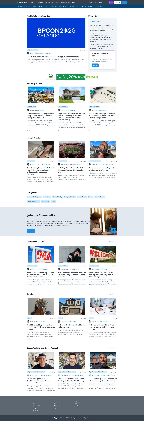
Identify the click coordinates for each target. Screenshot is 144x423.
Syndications (79, 6)
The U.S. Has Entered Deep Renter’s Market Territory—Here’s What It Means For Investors (40, 275)
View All (111, 242)
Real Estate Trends (63, 106)
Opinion (90, 197)
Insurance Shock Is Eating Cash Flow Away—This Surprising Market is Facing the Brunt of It (41, 116)
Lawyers (72, 6)
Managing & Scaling (69, 197)
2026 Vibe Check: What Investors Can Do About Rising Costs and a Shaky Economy (72, 275)
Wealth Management (94, 106)
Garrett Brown (46, 164)
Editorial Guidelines (58, 402)
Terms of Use (56, 403)
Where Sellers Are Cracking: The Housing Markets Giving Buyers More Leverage (101, 275)
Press (34, 403)
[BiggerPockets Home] (22, 2)
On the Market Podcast (94, 161)
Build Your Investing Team (23, 6)
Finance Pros (53, 6)
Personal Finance (99, 197)
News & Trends (81, 197)
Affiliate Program (36, 405)
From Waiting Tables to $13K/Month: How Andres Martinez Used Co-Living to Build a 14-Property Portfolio (41, 171)
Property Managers (63, 6)
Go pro (111, 2)
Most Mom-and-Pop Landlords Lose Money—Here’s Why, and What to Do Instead (41, 327)
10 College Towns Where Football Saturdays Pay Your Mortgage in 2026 (70, 170)
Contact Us (35, 410)
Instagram (76, 407)
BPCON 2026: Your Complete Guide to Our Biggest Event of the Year (53, 57)
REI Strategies (46, 201)
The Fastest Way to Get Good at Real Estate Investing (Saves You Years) (103, 380)
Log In (124, 2)
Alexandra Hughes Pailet (44, 53)
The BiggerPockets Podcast (45, 375)
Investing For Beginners (34, 197)
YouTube (76, 405)
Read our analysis (105, 27)
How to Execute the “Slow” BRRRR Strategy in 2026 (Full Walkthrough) (71, 380)
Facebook (76, 402)
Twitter (75, 403)
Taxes (53, 201)
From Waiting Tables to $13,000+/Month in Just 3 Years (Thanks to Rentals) (38, 381)
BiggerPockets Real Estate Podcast (36, 372)
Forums (91, 2)
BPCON (101, 2)
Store (96, 2)
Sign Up (118, 2)
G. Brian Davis (41, 321)
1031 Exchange (88, 6)
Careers (34, 408)
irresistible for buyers (96, 48)
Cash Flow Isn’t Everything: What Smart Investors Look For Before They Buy (101, 327)
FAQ (55, 408)
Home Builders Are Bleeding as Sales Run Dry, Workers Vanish (103, 169)
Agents (34, 6)
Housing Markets (32, 106)
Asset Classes (47, 197)
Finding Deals (31, 161)
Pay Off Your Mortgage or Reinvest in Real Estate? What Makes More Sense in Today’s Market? (102, 116)
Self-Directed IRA (99, 6)
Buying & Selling (57, 197)
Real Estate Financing (34, 201)
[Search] (106, 2)
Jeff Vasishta (40, 110)
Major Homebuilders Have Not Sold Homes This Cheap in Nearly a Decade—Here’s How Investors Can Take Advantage (71, 117)
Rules (55, 405)
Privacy (55, 407)
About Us (35, 402)
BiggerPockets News (33, 49)
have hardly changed (104, 37)
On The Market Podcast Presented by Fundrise (110, 164)
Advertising (35, 407)
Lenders (40, 6)
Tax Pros (46, 6)
